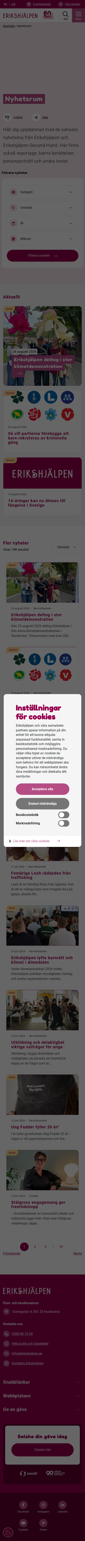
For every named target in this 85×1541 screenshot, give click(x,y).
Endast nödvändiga (42, 804)
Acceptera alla (42, 789)
